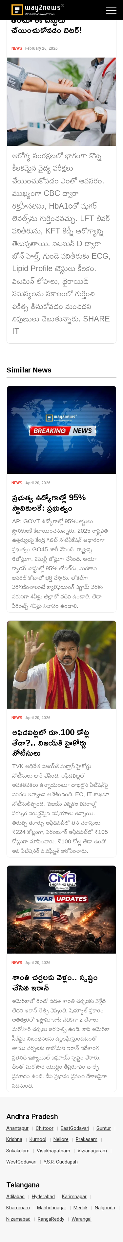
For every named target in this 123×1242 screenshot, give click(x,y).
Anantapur (17, 1128)
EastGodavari (75, 1128)
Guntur (103, 1128)
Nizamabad (18, 1219)
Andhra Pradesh (32, 1117)
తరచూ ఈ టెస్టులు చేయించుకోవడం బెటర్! (46, 25)
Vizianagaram (92, 1151)
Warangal (82, 1219)
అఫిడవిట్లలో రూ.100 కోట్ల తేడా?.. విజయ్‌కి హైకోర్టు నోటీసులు (50, 742)
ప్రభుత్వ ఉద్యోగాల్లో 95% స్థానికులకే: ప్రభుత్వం (49, 502)
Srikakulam (18, 1151)
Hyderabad (43, 1196)
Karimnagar (74, 1196)
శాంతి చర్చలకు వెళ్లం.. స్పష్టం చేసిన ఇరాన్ (55, 982)
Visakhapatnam (53, 1151)
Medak (80, 1208)
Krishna (14, 1139)
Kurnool (38, 1139)
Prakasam (86, 1139)
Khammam (18, 1208)
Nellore (61, 1139)
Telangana (23, 1185)
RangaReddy (51, 1219)
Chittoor (44, 1128)
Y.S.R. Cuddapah (61, 1162)
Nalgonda (105, 1208)
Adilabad (15, 1196)
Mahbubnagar (51, 1208)
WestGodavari (21, 1162)
